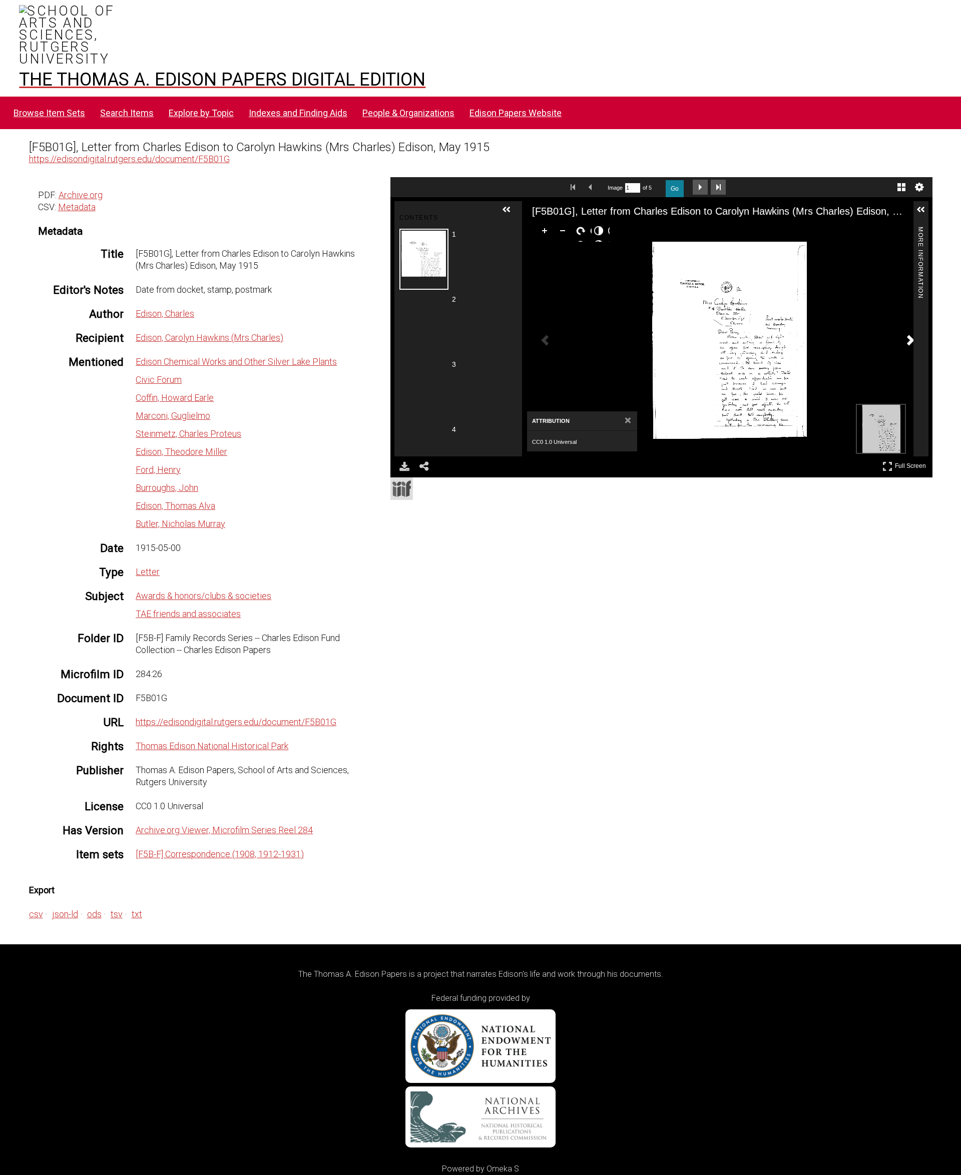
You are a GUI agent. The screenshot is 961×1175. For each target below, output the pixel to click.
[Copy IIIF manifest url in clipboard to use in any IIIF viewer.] (401, 488)
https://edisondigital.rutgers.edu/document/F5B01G (129, 159)
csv (36, 914)
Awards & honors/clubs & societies (203, 596)
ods (94, 914)
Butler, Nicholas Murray (180, 523)
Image (615, 188)
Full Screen (911, 464)
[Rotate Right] (583, 233)
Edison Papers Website (515, 113)
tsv (117, 914)
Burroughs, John (167, 487)
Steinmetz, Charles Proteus (188, 433)
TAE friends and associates (188, 614)
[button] (511, 214)
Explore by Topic (201, 113)
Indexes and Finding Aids (298, 113)
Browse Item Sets (49, 113)
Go (675, 188)
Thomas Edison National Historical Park (212, 746)
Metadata (77, 207)
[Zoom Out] (565, 233)
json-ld (65, 914)
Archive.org (81, 195)
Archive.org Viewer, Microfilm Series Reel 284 (224, 830)
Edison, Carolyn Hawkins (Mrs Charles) (209, 337)
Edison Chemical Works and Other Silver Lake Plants (236, 361)
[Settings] (919, 187)
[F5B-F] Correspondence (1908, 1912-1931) (220, 854)
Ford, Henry (158, 469)
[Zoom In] (547, 233)
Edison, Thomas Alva (175, 505)
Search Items (127, 113)
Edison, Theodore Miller (181, 451)
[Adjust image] (601, 233)
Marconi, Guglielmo (173, 415)
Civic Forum (159, 379)
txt (137, 914)
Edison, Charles (165, 313)
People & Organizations (408, 113)
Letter (148, 571)
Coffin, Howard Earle (175, 397)
